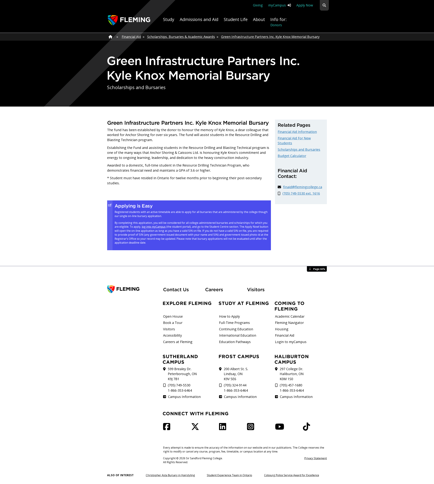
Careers (224, 289)
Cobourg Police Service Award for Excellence (291, 475)
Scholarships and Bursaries (299, 149)
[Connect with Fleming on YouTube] (280, 428)
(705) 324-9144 (235, 385)
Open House (173, 316)
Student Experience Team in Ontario (229, 475)
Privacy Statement (315, 458)
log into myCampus (154, 227)
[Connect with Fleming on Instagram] (251, 428)
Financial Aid (131, 36)
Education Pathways (235, 341)
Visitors (256, 289)
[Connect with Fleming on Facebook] (167, 428)
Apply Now (304, 5)
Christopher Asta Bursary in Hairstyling (170, 475)
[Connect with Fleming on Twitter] (196, 428)
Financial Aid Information (297, 131)
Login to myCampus (291, 341)
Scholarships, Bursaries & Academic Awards (181, 36)
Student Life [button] (236, 19)
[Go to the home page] (129, 20)
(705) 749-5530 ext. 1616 (301, 193)
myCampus (277, 5)
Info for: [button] (278, 21)
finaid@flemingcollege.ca (302, 187)
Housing (281, 329)
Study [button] (168, 19)
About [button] (259, 19)
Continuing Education (236, 329)
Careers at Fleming (177, 341)
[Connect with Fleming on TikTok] (307, 428)
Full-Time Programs (234, 322)
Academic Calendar (289, 316)
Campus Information (184, 396)
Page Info (319, 269)
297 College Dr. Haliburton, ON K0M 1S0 (292, 374)
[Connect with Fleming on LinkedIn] (223, 428)
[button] (324, 5)
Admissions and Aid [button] (199, 19)
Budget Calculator (292, 155)
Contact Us (176, 289)
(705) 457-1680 (291, 385)
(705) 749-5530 (179, 385)
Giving (258, 5)
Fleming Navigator (289, 322)
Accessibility (172, 335)
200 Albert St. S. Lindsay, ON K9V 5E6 (236, 374)
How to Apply (229, 316)
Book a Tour (172, 322)
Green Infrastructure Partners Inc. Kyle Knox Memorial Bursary (270, 36)
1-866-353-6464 (180, 390)
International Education (237, 335)
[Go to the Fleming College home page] (133, 289)
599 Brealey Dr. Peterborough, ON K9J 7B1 (182, 374)
